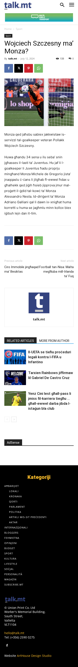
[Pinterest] (28, 68)
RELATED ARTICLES (20, 340)
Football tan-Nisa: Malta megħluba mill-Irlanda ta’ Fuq (56, 271)
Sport (19, 29)
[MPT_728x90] (39, 17)
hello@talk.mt (14, 633)
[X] (18, 68)
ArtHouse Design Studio (34, 656)
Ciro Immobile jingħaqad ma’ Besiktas (21, 269)
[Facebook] (8, 68)
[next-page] (14, 419)
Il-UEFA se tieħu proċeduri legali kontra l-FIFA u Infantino (49, 357)
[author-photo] (39, 313)
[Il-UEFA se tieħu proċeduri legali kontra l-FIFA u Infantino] (15, 357)
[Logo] (15, 599)
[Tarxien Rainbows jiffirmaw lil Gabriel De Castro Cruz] (15, 377)
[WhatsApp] (38, 68)
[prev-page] (7, 419)
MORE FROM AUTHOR (54, 340)
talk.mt (12, 58)
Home (8, 29)
